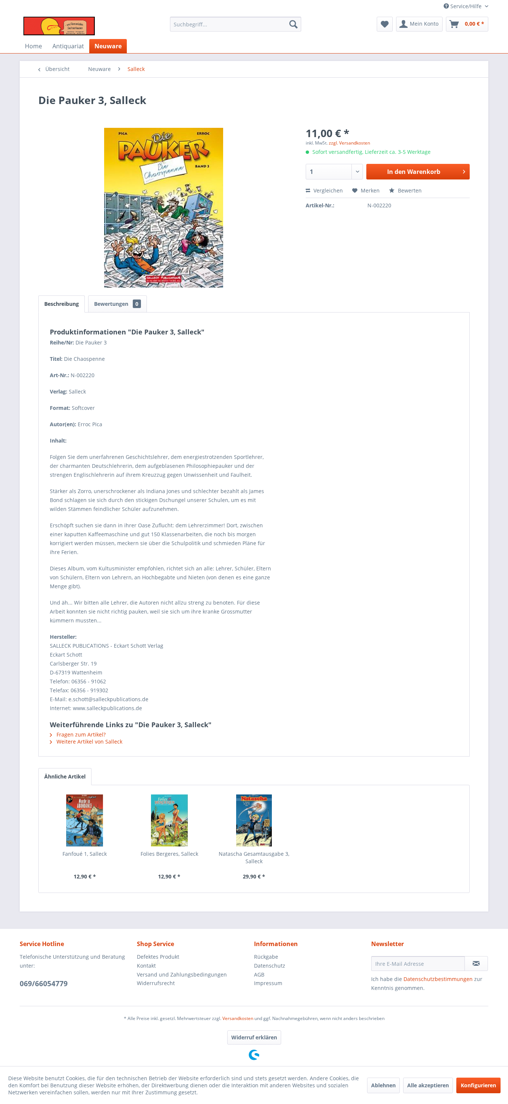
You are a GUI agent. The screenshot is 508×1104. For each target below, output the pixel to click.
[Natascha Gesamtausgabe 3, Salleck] (254, 820)
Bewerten (409, 190)
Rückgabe (266, 956)
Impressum (268, 983)
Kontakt (146, 965)
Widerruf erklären (254, 1037)
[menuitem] (235, 24)
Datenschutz (269, 965)
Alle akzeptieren (428, 1085)
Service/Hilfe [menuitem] (466, 6)
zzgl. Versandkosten (349, 143)
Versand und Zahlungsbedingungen (182, 974)
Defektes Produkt (158, 956)
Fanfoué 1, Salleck (84, 853)
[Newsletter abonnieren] (476, 963)
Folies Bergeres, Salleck (169, 853)
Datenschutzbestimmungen (438, 978)
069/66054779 (44, 983)
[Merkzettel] (385, 24)
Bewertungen (116, 303)
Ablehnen (383, 1085)
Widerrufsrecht (156, 983)
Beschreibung (61, 303)
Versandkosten (237, 1018)
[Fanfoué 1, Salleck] (85, 820)
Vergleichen (327, 190)
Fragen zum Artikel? (80, 734)
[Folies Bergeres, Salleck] (169, 820)
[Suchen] (293, 24)
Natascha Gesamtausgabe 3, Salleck (254, 857)
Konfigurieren (478, 1085)
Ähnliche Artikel (65, 776)
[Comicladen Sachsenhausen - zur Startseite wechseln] (59, 26)
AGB (259, 974)
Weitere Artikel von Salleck (88, 741)
